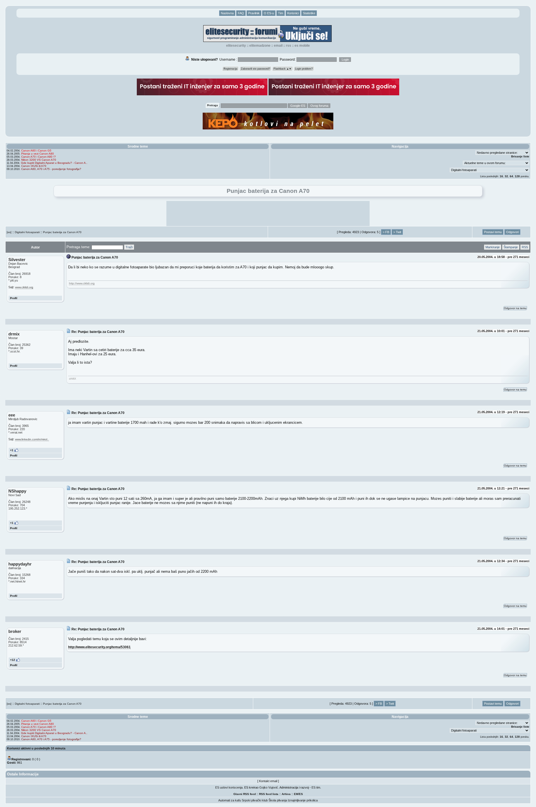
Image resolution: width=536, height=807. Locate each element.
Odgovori (512, 232)
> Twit (397, 232)
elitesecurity (236, 46)
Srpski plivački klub (255, 800)
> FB (386, 232)
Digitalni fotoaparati (27, 232)
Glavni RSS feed (244, 794)
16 (501, 176)
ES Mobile (302, 46)
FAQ (241, 13)
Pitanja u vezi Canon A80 (37, 153)
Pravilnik (254, 13)
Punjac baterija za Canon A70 (62, 232)
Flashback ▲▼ (282, 68)
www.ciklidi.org (24, 287)
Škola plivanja (278, 800)
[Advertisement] (268, 213)
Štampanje (511, 247)
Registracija (230, 68)
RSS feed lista (268, 794)
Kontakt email (268, 781)
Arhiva (286, 794)
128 (517, 176)
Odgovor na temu (515, 308)
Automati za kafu (229, 800)
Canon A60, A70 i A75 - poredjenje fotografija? (51, 169)
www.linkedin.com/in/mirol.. (32, 439)
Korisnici (293, 13)
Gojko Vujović (268, 787)
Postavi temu (493, 232)
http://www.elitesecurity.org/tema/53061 (99, 647)
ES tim (316, 787)
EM (296, 794)
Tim (280, 13)
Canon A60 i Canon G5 (36, 150)
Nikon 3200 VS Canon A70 (38, 159)
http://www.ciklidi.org (82, 283)
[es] (9, 232)
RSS (288, 46)
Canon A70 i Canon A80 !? (38, 156)
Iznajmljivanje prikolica (303, 800)
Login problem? (304, 68)
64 (511, 176)
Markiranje (492, 247)
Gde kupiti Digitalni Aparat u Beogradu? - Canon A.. (54, 162)
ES (301, 794)
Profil (13, 298)
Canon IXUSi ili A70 (33, 165)
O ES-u (269, 13)
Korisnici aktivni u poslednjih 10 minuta (36, 748)
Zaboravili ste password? (255, 68)
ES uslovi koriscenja (229, 787)
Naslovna (227, 13)
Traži (129, 247)
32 (506, 176)
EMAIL (278, 46)
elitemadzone (260, 46)
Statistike (309, 13)
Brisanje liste (520, 156)
